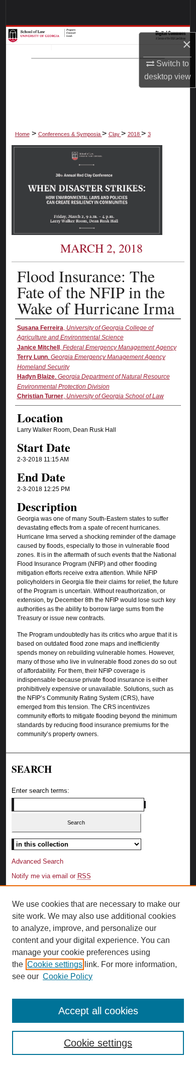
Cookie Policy (67, 976)
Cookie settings (54, 964)
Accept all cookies (98, 1010)
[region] (98, 976)
